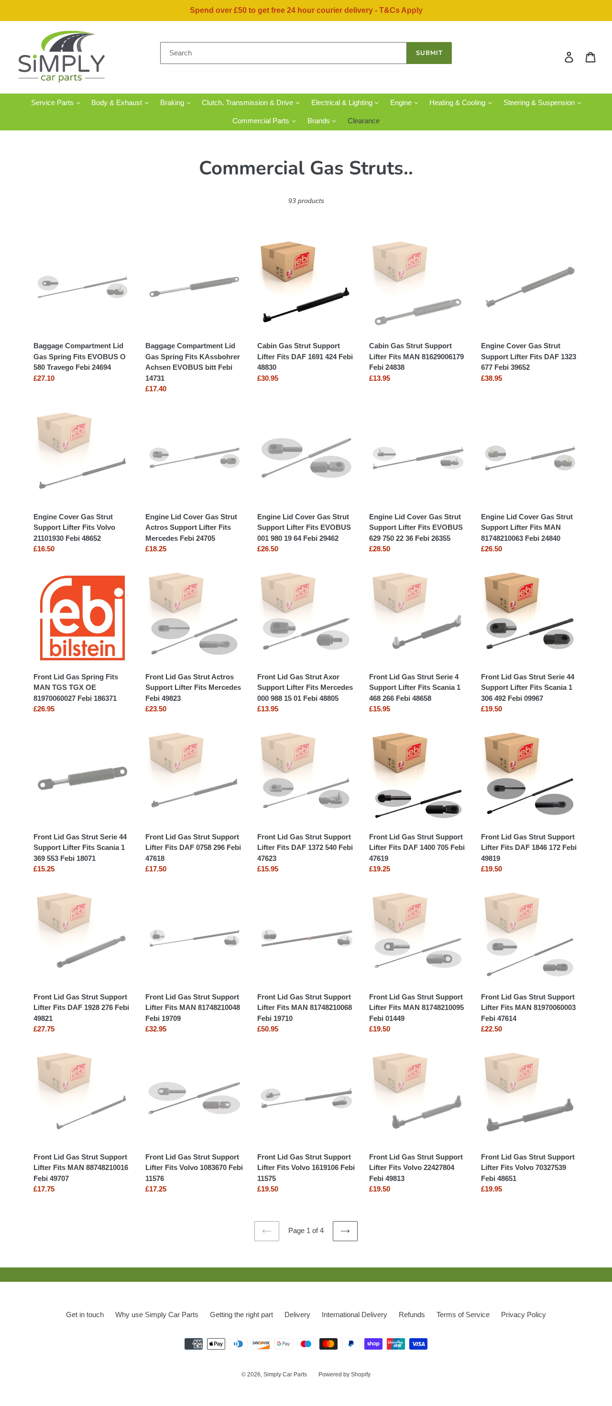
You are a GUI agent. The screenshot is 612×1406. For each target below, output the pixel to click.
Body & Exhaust (117, 102)
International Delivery (354, 1314)
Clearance (364, 121)
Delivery (297, 1314)
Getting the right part (241, 1314)
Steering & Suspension (540, 102)
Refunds (412, 1314)
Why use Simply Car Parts (156, 1314)
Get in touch (85, 1314)
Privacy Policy (523, 1314)
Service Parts (53, 102)
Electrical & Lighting (342, 102)
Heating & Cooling (458, 102)
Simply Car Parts (285, 1374)
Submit (429, 53)
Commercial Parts (261, 121)
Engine (402, 102)
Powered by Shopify (344, 1374)
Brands (319, 121)
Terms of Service (463, 1314)
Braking (173, 102)
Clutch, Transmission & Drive (248, 102)
